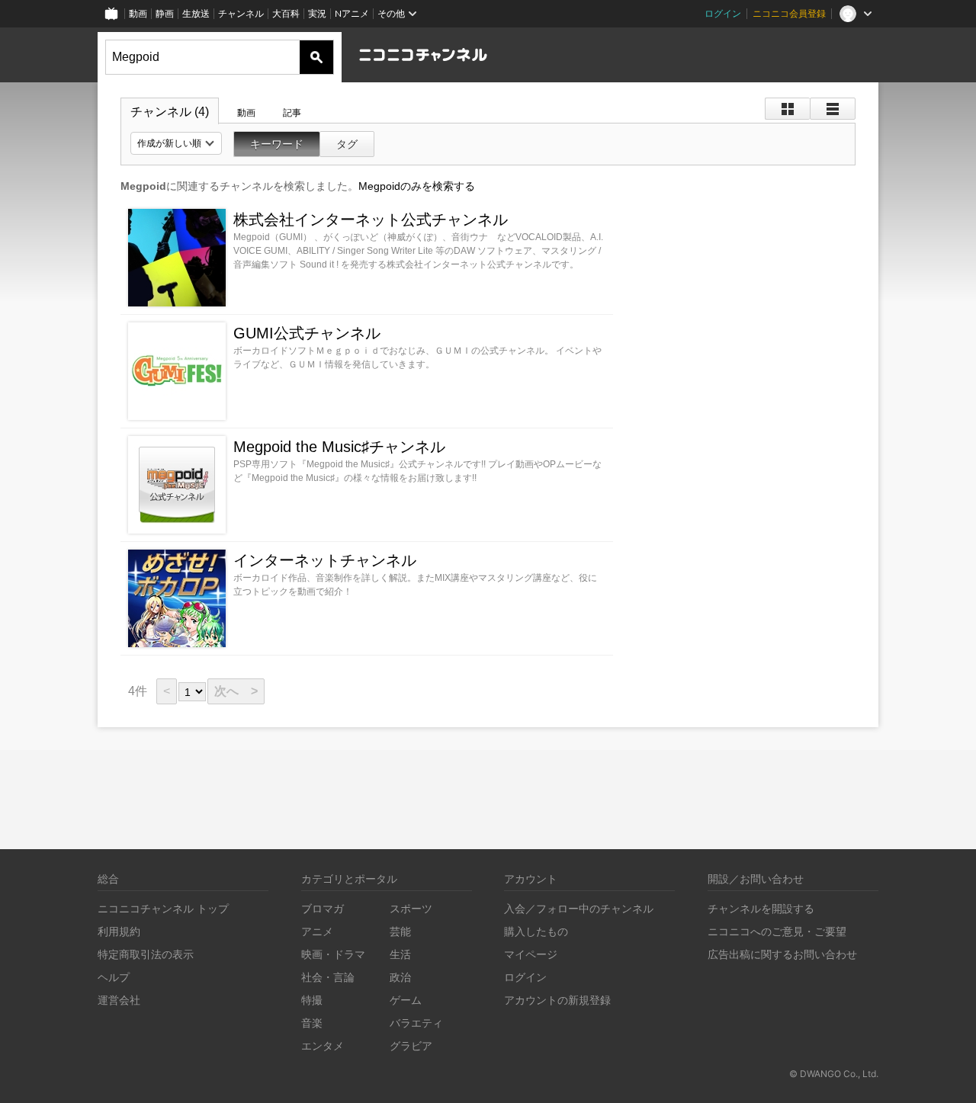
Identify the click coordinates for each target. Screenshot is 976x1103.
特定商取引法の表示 (146, 953)
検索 (316, 57)
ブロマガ (322, 908)
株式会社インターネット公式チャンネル (370, 219)
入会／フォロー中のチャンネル (578, 908)
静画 (165, 13)
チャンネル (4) (169, 111)
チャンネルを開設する (761, 908)
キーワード (276, 144)
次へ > (236, 691)
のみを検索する (416, 186)
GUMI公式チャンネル (306, 333)
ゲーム (406, 999)
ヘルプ (114, 976)
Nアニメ (352, 13)
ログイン (723, 13)
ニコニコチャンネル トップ (163, 908)
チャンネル (241, 13)
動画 (138, 13)
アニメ (317, 931)
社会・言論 (328, 976)
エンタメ (322, 1045)
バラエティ (416, 1022)
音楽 (312, 1022)
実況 (317, 13)
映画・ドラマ (333, 953)
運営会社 (119, 999)
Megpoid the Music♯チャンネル (339, 446)
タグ (347, 144)
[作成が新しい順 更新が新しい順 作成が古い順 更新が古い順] (176, 143)
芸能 (400, 931)
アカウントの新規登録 (557, 999)
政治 (400, 976)
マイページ (530, 953)
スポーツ (411, 908)
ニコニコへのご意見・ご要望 (777, 931)
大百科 (286, 13)
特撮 (312, 999)
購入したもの (536, 931)
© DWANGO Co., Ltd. (833, 1073)
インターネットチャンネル (324, 560)
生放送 (196, 13)
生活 (400, 953)
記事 (292, 112)
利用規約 (119, 931)
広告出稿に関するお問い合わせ (782, 953)
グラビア (411, 1045)
